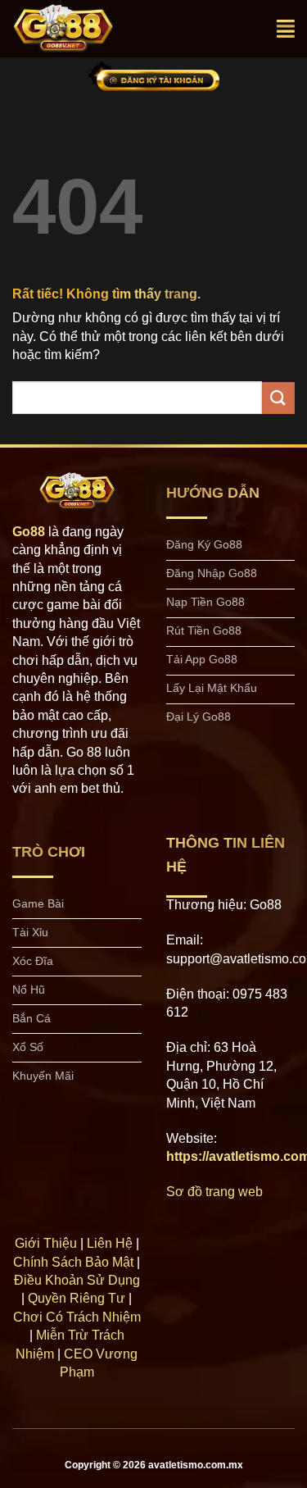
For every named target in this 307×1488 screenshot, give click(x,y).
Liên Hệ (110, 1243)
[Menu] (286, 29)
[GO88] (80, 28)
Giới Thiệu (46, 1243)
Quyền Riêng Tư (76, 1298)
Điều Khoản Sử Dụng (77, 1280)
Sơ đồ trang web (214, 1192)
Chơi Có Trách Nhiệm (77, 1317)
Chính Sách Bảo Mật (73, 1262)
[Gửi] (278, 398)
